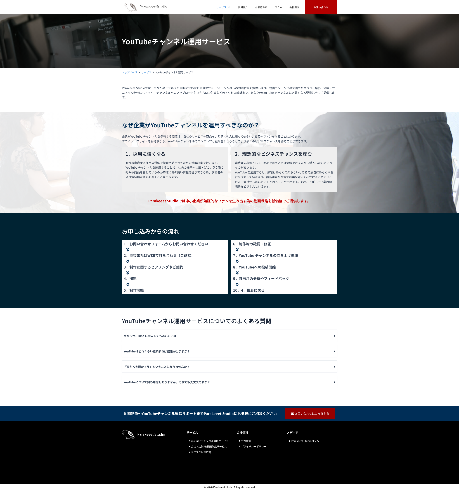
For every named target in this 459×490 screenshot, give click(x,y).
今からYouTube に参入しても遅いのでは (150, 336)
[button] (223, 7)
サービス (146, 72)
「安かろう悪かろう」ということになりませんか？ (157, 366)
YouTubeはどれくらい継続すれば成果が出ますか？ (157, 351)
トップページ (129, 72)
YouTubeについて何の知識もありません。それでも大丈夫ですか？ (167, 382)
